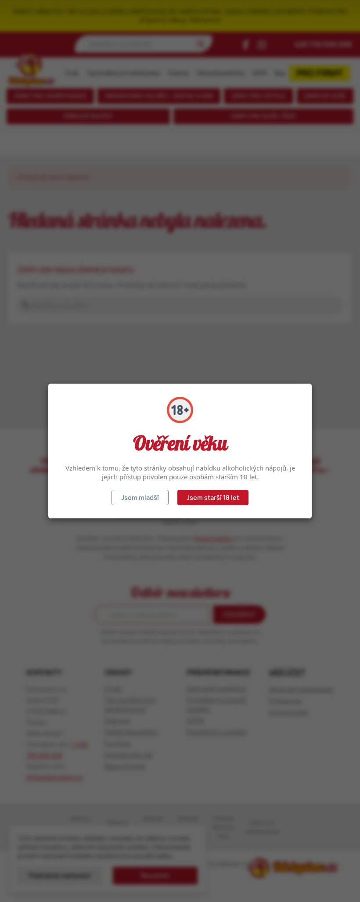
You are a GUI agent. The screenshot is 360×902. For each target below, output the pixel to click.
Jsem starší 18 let (213, 497)
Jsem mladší (140, 497)
